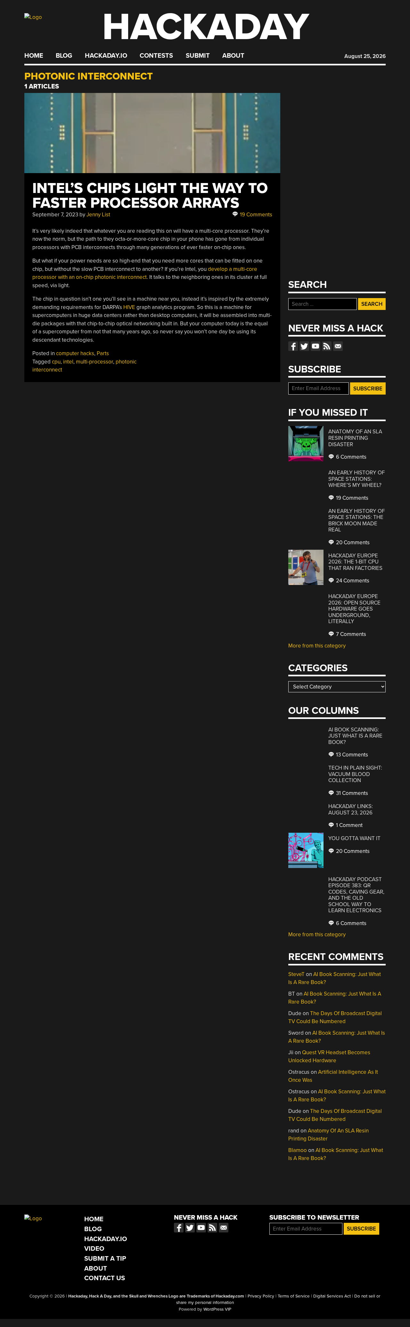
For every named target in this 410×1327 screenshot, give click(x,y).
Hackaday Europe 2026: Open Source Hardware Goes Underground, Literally (354, 609)
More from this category (317, 645)
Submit (198, 56)
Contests (156, 56)
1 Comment (349, 825)
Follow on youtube (315, 346)
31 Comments (351, 793)
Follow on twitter (304, 346)
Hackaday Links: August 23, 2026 (350, 809)
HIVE (129, 307)
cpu (56, 361)
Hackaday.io (106, 56)
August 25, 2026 (365, 56)
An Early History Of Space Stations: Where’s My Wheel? (356, 478)
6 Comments (350, 457)
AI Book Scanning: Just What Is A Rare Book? (355, 736)
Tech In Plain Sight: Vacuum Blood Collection (355, 774)
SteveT (296, 974)
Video (94, 1249)
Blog (64, 56)
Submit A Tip (105, 1259)
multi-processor (94, 361)
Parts (103, 353)
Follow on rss (327, 346)
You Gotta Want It (354, 838)
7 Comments (350, 634)
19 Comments (255, 214)
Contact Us (104, 1278)
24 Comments (352, 580)
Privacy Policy (261, 1296)
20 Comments (352, 542)
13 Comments (351, 754)
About (233, 56)
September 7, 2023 (55, 214)
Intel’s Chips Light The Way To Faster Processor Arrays (150, 195)
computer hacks (75, 353)
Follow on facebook (293, 346)
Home (33, 56)
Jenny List (98, 214)
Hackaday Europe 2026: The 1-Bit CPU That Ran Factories (355, 562)
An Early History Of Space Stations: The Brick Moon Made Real (356, 520)
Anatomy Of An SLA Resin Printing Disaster (355, 437)
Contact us (338, 346)
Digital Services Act (332, 1296)
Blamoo (297, 1150)
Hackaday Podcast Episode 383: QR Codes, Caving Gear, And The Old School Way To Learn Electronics (356, 895)
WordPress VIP (217, 1309)
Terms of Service (294, 1296)
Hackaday (205, 27)
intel (68, 361)
